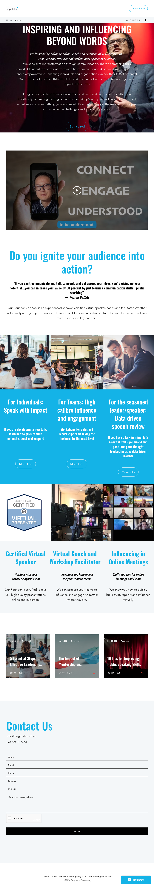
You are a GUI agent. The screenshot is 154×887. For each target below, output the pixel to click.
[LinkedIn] (146, 20)
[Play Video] (77, 190)
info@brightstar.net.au (21, 736)
